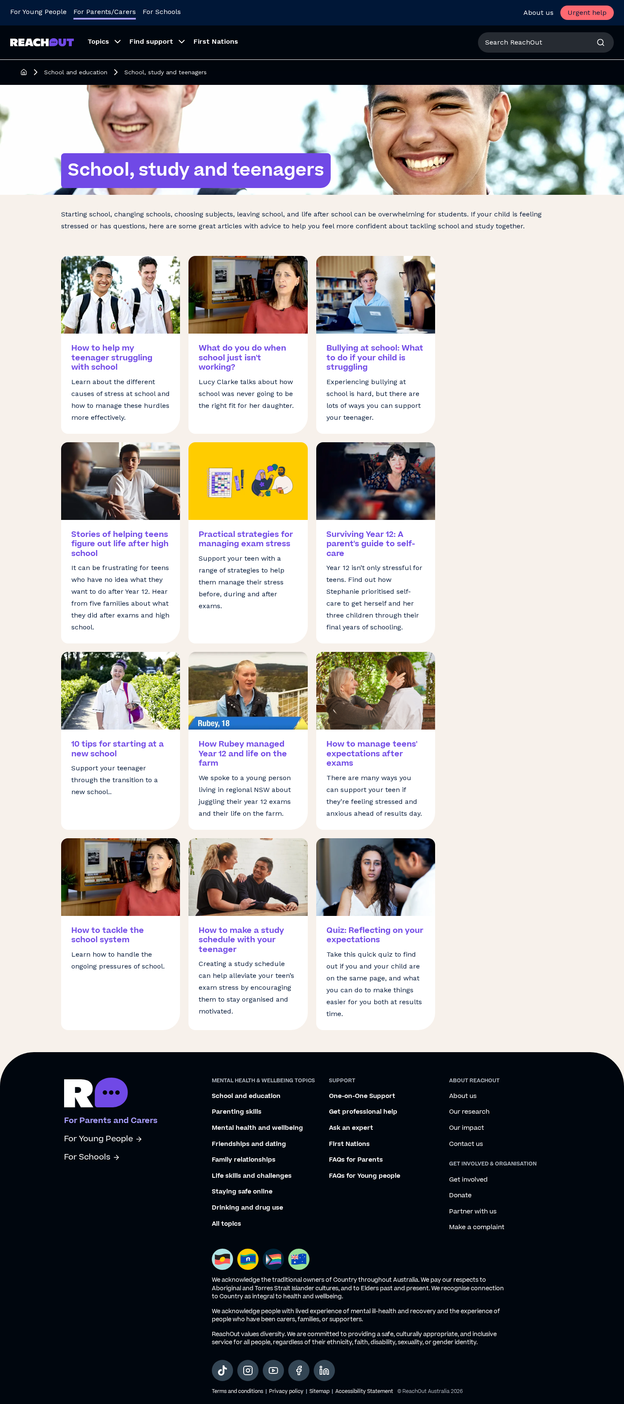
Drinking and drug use (247, 1208)
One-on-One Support (362, 1096)
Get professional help (363, 1112)
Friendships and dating (249, 1144)
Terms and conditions (237, 1391)
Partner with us (473, 1211)
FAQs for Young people (364, 1176)
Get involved (468, 1180)
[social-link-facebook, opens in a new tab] (298, 1370)
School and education (75, 72)
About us (538, 12)
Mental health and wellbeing (257, 1128)
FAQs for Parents (356, 1160)
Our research (469, 1112)
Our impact (466, 1128)
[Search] (600, 42)
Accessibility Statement (364, 1391)
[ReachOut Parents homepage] (23, 72)
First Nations (349, 1144)
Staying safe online (242, 1192)
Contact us (466, 1144)
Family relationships (243, 1160)
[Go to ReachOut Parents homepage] (42, 42)
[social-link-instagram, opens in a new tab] (248, 1370)
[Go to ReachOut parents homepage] (96, 1092)
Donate (460, 1195)
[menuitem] (102, 42)
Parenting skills (236, 1112)
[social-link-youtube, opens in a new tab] (273, 1370)
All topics (226, 1224)
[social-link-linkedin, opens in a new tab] (324, 1370)
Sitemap (319, 1391)
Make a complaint (476, 1227)
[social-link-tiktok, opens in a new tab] (222, 1370)
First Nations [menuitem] (216, 41)
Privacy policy (286, 1391)
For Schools (162, 12)
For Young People (38, 12)
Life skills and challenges (252, 1176)
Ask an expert (351, 1128)
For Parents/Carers (104, 12)
